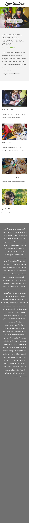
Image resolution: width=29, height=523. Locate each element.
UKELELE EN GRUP (12, 177)
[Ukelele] (3, 178)
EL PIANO (9, 110)
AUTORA (8, 208)
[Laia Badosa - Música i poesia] (15, 4)
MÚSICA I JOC (10, 143)
